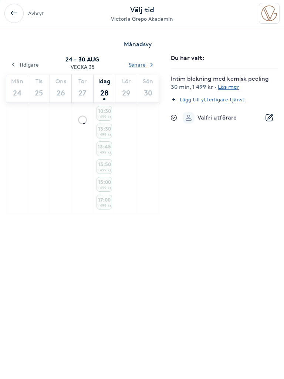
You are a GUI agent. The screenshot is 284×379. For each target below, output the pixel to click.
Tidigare (29, 64)
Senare (137, 64)
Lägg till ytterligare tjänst (212, 99)
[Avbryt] (14, 13)
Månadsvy (138, 44)
